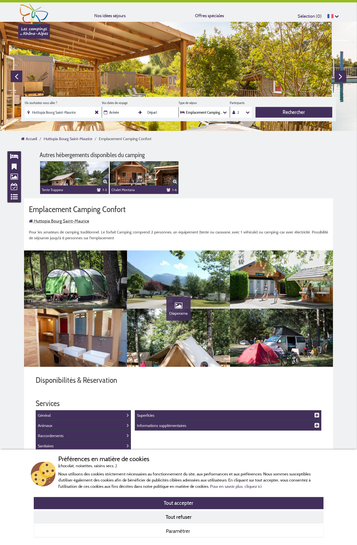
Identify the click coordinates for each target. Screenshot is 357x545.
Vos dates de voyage (115, 103)
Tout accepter (178, 503)
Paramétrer (178, 531)
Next (340, 76)
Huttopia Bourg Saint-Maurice (61, 221)
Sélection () (310, 16)
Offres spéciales (209, 15)
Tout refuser (179, 517)
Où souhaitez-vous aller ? (41, 103)
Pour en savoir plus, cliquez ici (236, 486)
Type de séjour (187, 103)
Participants (237, 103)
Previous (16, 76)
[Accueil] (34, 13)
